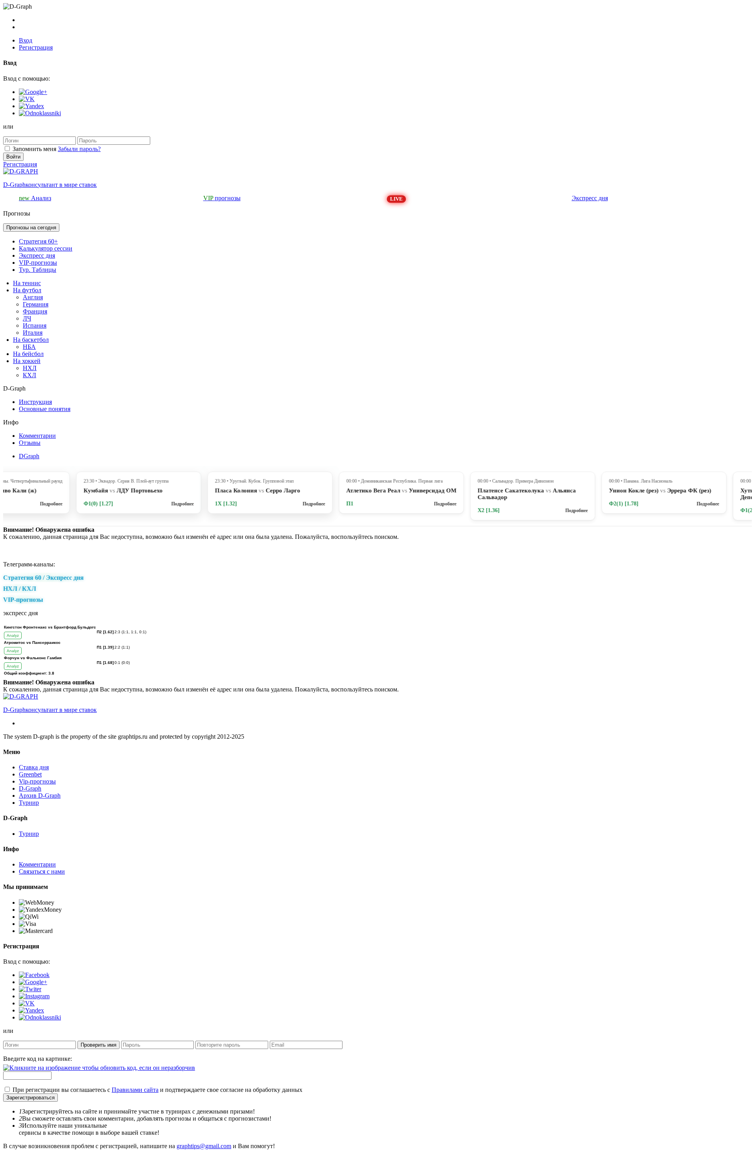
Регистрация (36, 47)
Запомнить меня (34, 149)
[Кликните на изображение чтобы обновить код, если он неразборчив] (99, 1067)
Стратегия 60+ (38, 241)
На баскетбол (31, 339)
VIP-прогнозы (38, 262)
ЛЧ (27, 318)
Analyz (13, 635)
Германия (35, 304)
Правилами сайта (135, 1089)
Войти (13, 157)
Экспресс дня (590, 198)
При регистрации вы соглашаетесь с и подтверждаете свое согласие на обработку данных (157, 1089)
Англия (33, 297)
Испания (34, 325)
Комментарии (37, 435)
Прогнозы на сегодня (31, 227)
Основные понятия (44, 409)
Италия (32, 332)
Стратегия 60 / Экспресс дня (43, 577)
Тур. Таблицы (37, 269)
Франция (35, 311)
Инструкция (35, 401)
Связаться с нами (42, 871)
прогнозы (222, 198)
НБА (29, 346)
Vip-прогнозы (37, 781)
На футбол (27, 290)
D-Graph (30, 788)
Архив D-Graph (40, 795)
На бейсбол (28, 353)
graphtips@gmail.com (204, 1146)
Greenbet (30, 774)
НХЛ (30, 368)
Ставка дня (34, 767)
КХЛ (29, 375)
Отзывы (30, 442)
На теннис (27, 283)
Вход (25, 40)
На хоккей (27, 361)
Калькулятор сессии (45, 248)
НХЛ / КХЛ (19, 588)
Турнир (29, 802)
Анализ (35, 198)
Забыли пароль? (79, 149)
